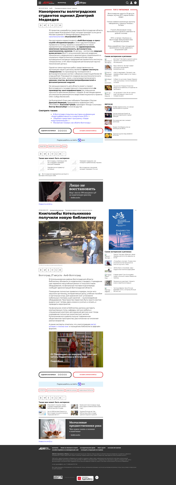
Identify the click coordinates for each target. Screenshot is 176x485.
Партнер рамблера (69, 477)
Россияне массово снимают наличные (122, 121)
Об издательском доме (87, 448)
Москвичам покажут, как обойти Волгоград (71, 123)
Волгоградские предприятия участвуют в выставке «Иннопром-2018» (53, 174)
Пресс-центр (101, 448)
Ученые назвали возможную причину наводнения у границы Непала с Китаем (121, 23)
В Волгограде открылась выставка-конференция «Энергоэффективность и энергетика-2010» (73, 115)
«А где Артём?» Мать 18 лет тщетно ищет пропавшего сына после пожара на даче (124, 94)
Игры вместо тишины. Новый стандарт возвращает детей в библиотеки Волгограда (56, 406)
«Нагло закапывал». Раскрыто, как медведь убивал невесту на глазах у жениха (124, 74)
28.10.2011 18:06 (43, 8)
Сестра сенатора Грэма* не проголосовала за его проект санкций (122, 115)
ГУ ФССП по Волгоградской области (50, 265)
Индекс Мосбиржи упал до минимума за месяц (121, 127)
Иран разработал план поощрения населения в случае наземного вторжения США (121, 48)
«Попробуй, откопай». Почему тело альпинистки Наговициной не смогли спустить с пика (124, 262)
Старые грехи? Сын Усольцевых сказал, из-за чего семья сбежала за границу (124, 276)
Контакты (55, 448)
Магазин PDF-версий (114, 448)
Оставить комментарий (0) (88, 130)
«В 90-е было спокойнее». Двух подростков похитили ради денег (124, 268)
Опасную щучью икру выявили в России (122, 134)
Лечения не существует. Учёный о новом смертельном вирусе (124, 282)
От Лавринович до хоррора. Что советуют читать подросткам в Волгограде (74, 355)
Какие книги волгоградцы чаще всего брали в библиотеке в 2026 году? (90, 406)
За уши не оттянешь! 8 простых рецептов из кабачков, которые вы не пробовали (125, 87)
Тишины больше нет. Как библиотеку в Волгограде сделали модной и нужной (88, 413)
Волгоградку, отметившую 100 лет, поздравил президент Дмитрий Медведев (57, 162)
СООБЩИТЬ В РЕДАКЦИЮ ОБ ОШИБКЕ (92, 450)
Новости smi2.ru (45, 204)
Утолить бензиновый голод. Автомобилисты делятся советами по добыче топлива (121, 31)
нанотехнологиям (56, 37)
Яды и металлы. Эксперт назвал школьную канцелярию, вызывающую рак (123, 67)
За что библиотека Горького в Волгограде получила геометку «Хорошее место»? (57, 413)
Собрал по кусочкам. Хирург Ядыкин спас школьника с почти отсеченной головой (125, 80)
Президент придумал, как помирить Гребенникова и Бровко (91, 161)
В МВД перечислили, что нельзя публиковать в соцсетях (123, 107)
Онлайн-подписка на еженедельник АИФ (65, 450)
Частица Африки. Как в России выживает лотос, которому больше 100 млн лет (124, 289)
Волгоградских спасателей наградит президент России (89, 168)
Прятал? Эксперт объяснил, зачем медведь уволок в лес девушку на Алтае (124, 256)
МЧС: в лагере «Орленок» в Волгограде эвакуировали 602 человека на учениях (121, 39)
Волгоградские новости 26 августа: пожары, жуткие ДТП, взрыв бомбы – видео (121, 15)
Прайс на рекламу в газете (69, 448)
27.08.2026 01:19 (43, 210)
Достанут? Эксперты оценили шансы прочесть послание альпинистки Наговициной (125, 60)
